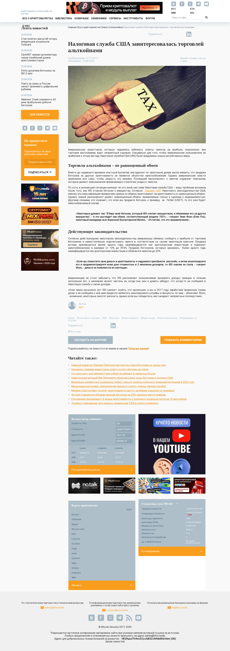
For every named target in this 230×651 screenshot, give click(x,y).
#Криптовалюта (129, 318)
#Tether (72, 320)
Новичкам (81, 18)
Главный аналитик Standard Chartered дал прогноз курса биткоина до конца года (118, 365)
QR (173, 638)
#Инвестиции (148, 318)
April (81, 307)
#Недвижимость (188, 318)
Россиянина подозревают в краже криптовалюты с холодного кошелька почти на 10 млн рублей (128, 399)
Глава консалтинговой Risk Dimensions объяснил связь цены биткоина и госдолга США (122, 377)
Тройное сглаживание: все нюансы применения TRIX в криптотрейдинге (114, 403)
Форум (150, 18)
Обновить (77, 585)
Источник (76, 331)
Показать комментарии (183, 340)
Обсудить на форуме (90, 340)
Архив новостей (115, 641)
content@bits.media (117, 610)
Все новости (40, 114)
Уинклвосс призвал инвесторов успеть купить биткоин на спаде (109, 369)
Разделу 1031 (153, 190)
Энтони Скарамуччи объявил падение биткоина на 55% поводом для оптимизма (118, 394)
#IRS (104, 318)
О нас (26, 25)
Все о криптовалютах (37, 18)
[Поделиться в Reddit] (203, 34)
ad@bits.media (179, 607)
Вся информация (150, 551)
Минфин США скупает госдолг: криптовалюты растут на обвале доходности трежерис (122, 390)
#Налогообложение (167, 318)
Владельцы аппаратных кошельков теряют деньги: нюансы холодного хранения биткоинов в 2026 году (132, 382)
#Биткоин (114, 318)
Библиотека (63, 18)
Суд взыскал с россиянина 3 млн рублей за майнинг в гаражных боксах (113, 373)
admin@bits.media (54, 607)
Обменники (99, 18)
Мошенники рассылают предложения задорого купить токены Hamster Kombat (118, 386)
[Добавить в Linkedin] (188, 34)
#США (71, 318)
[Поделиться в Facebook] (167, 34)
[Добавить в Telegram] (181, 34)
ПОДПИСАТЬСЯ (38, 172)
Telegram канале (138, 348)
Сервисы (115, 18)
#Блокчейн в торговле (88, 318)
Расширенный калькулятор (86, 470)
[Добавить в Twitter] (174, 34)
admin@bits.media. (155, 635)
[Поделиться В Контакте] (196, 34)
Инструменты (133, 18)
